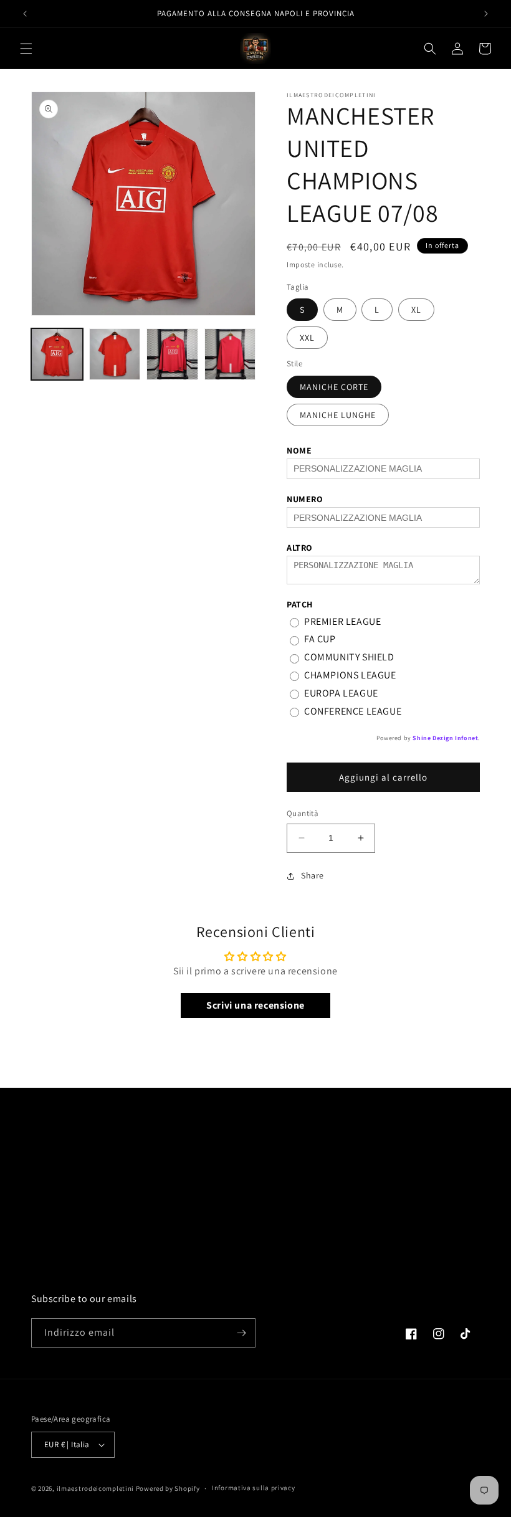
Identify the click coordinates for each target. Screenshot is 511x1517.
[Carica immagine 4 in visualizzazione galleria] (230, 354)
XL (416, 309)
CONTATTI (50, 1256)
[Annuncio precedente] (25, 13)
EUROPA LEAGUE (341, 693)
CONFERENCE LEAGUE (352, 711)
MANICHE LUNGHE (338, 415)
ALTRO (300, 547)
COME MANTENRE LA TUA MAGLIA (97, 1228)
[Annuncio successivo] (486, 13)
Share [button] (312, 875)
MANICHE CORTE (334, 386)
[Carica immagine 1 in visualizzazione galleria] (57, 354)
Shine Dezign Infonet (445, 738)
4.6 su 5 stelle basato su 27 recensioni (396, 1169)
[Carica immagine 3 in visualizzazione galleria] (172, 354)
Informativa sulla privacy (253, 1487)
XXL (307, 337)
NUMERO (305, 499)
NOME (299, 450)
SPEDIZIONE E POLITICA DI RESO (95, 1171)
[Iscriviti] (241, 1333)
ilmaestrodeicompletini (95, 1488)
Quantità (302, 813)
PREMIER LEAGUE (342, 621)
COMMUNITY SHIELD (349, 656)
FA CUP (320, 638)
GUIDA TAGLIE (59, 1200)
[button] (26, 48)
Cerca (42, 1143)
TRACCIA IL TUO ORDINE (79, 1284)
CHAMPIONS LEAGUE (350, 675)
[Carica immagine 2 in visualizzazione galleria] (115, 354)
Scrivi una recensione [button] (255, 1005)
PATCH (300, 604)
